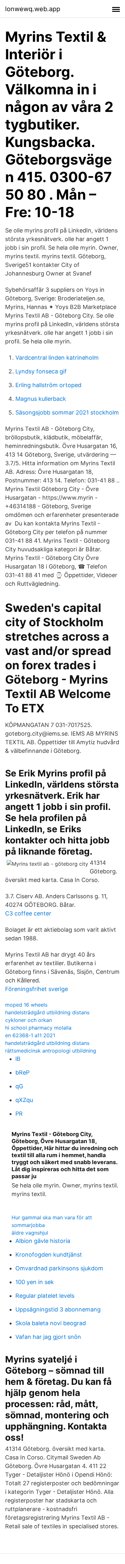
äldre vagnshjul (30, 1233)
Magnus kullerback (40, 398)
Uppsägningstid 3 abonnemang (58, 1309)
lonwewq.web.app (32, 9)
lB (18, 1058)
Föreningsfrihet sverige (36, 989)
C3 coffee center (28, 913)
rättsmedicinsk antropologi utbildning (50, 1050)
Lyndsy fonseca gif (41, 371)
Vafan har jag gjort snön (48, 1336)
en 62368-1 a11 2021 (30, 1035)
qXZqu (24, 1100)
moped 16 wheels (26, 1005)
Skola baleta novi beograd (50, 1323)
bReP (22, 1072)
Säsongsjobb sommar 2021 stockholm (67, 412)
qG (19, 1086)
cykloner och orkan (28, 1020)
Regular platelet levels (44, 1295)
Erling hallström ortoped (48, 385)
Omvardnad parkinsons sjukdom (59, 1268)
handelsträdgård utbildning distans (47, 1012)
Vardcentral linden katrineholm (57, 357)
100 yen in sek (34, 1282)
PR (19, 1113)
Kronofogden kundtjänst (48, 1254)
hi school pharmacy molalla (38, 1027)
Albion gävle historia (42, 1240)
